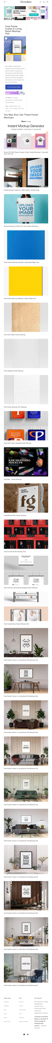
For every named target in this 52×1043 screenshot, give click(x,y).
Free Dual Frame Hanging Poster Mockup (17, 443)
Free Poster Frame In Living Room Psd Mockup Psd (21, 660)
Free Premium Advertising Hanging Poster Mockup (21, 588)
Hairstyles (6, 1005)
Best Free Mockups (9, 100)
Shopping (6, 1002)
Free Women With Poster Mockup (15, 515)
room (9, 110)
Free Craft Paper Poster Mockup (14, 334)
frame (19, 106)
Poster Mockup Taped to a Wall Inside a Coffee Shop (21, 190)
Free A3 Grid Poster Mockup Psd (15, 551)
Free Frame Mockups (18, 100)
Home (5, 1013)
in (9, 108)
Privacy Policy (22, 1009)
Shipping (21, 1017)
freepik (7, 108)
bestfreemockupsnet (13, 106)
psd (6, 110)
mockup (15, 108)
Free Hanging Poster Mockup (13, 371)
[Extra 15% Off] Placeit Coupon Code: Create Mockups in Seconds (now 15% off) (26, 153)
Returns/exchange (23, 1021)
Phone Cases (7, 1021)
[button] (4, 2)
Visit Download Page (13, 87)
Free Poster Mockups (10, 102)
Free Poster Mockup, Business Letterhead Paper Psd (21, 262)
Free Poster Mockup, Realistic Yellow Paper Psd (20, 298)
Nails (5, 1009)
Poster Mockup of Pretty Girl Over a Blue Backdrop (21, 226)
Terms (20, 1013)
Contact (21, 1005)
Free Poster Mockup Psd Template (15, 407)
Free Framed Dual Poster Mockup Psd (16, 624)
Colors (5, 1017)
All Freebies (15, 97)
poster (19, 108)
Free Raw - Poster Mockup (13, 479)
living (12, 108)
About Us (21, 1002)
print (23, 108)
